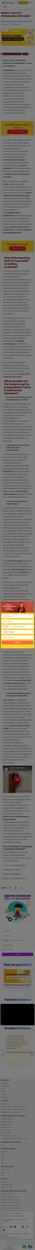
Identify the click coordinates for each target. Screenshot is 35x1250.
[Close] (33, 603)
